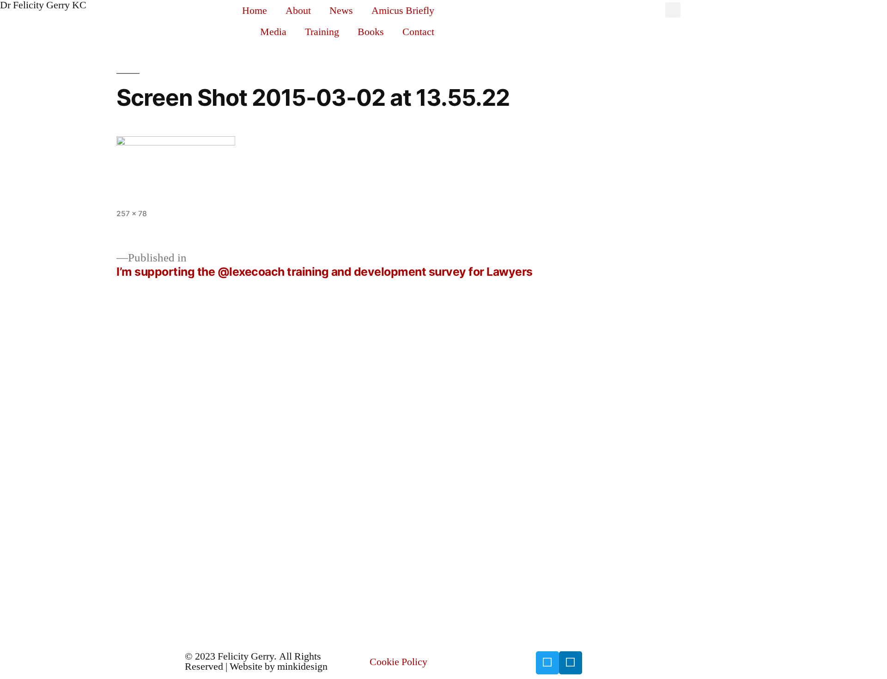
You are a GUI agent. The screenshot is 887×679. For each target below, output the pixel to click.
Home (254, 10)
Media (273, 31)
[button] (672, 10)
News (341, 10)
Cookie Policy (398, 661)
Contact (418, 31)
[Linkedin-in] (570, 662)
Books (371, 31)
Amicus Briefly (402, 10)
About (298, 10)
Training (322, 31)
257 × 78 (131, 213)
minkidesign (302, 666)
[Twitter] (547, 662)
